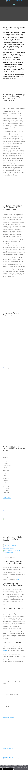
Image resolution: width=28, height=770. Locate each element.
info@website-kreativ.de (8, 717)
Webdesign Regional (8, 757)
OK (1, 769)
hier (18, 579)
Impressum (5, 739)
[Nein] (13, 769)
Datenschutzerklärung (8, 748)
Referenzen (16, 652)
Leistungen (5, 650)
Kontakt (7, 497)
